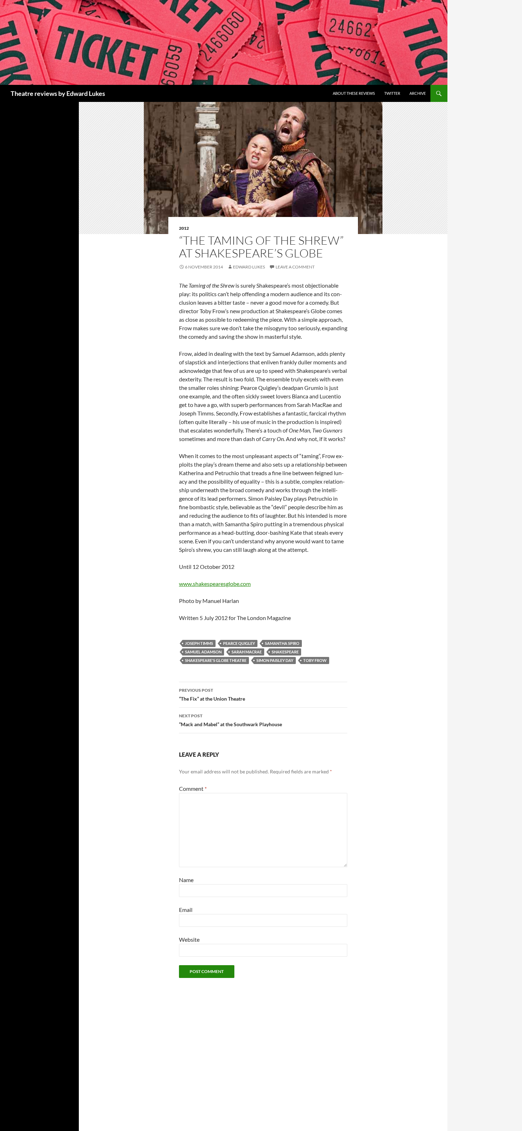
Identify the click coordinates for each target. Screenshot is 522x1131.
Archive (417, 93)
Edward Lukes (249, 267)
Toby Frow (315, 660)
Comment (193, 788)
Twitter (392, 93)
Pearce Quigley (239, 643)
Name (186, 879)
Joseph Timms (199, 643)
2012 (184, 228)
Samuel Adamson (203, 651)
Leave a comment (295, 267)
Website (189, 939)
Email (185, 909)
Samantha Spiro (282, 643)
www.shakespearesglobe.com (215, 583)
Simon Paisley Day (274, 660)
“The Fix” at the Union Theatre (212, 694)
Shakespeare (285, 651)
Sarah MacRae (247, 651)
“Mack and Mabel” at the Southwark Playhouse (230, 720)
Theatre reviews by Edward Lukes (58, 93)
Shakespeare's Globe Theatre (215, 660)
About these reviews (354, 93)
